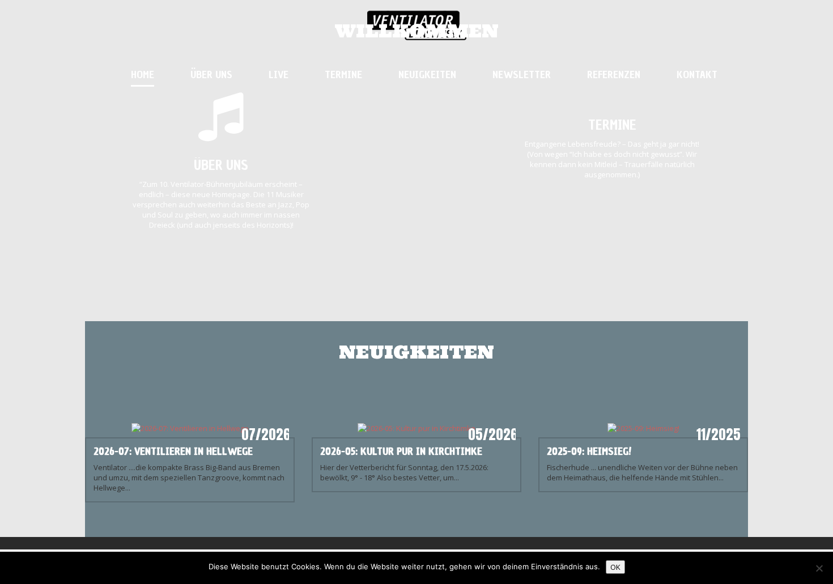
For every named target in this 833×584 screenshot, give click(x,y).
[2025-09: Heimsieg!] (643, 427)
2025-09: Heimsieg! (589, 451)
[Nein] (818, 568)
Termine (612, 125)
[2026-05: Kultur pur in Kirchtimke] (416, 427)
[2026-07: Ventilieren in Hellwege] (190, 427)
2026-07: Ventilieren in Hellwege (173, 451)
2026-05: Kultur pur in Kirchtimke (401, 451)
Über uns (221, 165)
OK (615, 567)
